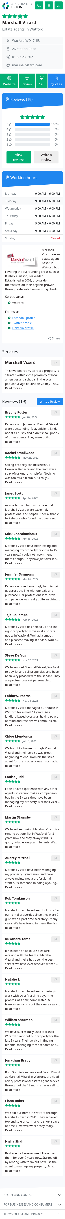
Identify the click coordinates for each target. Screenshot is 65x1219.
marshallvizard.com (27, 65)
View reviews (19, 157)
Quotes (56, 84)
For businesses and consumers (28, 1204)
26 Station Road (24, 48)
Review (27, 84)
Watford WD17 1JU (26, 40)
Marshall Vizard (19, 22)
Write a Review (50, 402)
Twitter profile (22, 323)
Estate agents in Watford (22, 29)
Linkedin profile (23, 328)
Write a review (46, 157)
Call (41, 84)
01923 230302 (22, 57)
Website (9, 84)
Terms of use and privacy (23, 1214)
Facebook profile (23, 318)
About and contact (19, 1195)
